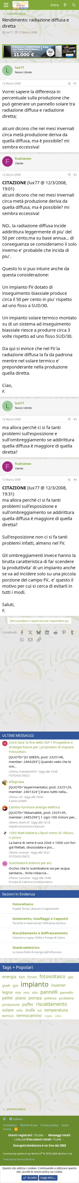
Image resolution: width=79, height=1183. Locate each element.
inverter (58, 985)
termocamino (29, 1015)
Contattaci (10, 1125)
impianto (34, 984)
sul (39, 1010)
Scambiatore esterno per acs (30, 863)
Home (7, 1129)
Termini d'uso (29, 1125)
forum (32, 977)
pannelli (48, 992)
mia (18, 992)
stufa (30, 1010)
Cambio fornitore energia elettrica (34, 807)
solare (8, 1010)
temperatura (56, 1010)
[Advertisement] (39, 687)
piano (20, 997)
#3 (75, 419)
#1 (75, 83)
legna (7, 992)
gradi (6, 985)
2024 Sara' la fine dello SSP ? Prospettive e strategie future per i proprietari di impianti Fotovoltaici (41, 747)
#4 (75, 479)
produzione (11, 1004)
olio (35, 992)
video (58, 1016)
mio (26, 992)
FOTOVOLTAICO (19, 775)
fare (22, 977)
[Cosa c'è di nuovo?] (65, 5)
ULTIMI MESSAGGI (18, 735)
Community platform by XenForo (38, 1153)
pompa (35, 997)
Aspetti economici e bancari (27, 826)
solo (19, 1010)
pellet (7, 997)
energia (9, 976)
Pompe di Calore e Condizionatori (30, 882)
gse (15, 985)
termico (8, 1015)
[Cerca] (74, 5)
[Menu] (6, 5)
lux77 (9, 32)
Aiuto (65, 1125)
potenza (50, 998)
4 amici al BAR (18, 801)
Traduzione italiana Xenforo (19, 1159)
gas (70, 977)
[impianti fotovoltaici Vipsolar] (39, 57)
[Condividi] (69, 83)
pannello (66, 992)
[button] (4, 1119)
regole (48, 1016)
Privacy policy (49, 1125)
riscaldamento (51, 1004)
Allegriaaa (16, 781)
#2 (75, 175)
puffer (27, 1004)
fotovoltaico (52, 976)
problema (66, 998)
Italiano (17, 1119)
